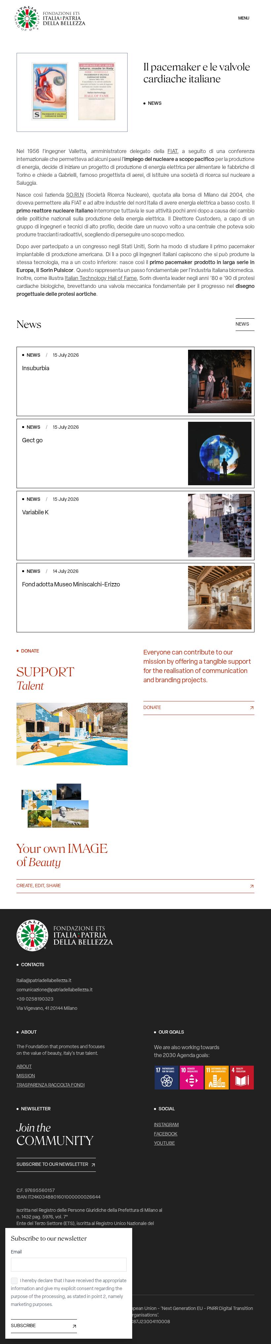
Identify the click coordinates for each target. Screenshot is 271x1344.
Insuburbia (35, 369)
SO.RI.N (75, 195)
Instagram (166, 1125)
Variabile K (35, 513)
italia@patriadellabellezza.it (44, 980)
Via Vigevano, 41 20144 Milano (47, 1008)
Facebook (165, 1134)
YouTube (164, 1143)
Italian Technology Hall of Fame (100, 278)
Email (16, 1252)
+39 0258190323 (35, 999)
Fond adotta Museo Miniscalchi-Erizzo (71, 585)
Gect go (32, 441)
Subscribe (23, 1326)
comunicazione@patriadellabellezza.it (55, 990)
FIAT (172, 151)
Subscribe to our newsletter (52, 1164)
